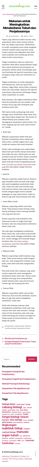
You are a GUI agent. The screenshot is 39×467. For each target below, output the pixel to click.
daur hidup (24, 410)
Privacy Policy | (19, 459)
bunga (28, 404)
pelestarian (26, 436)
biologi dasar (9, 326)
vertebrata (17, 443)
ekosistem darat (26, 412)
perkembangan (28, 438)
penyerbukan (19, 438)
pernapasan (5, 440)
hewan (24, 416)
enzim (12, 414)
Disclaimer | (15, 456)
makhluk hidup (12, 428)
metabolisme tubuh (23, 328)
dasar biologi (11, 410)
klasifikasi (26, 422)
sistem (23, 440)
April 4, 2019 (28, 36)
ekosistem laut (6, 414)
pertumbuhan (13, 440)
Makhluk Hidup (10, 14)
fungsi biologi (19, 326)
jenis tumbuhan (18, 422)
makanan (27, 326)
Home (4, 14)
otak (21, 436)
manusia (22, 432)
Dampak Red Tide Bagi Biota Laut (16, 388)
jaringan (30, 420)
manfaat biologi (10, 328)
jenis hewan (7, 422)
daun (17, 410)
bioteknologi (20, 404)
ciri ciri (29, 407)
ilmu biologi (16, 419)
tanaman (30, 440)
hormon (5, 420)
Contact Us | (24, 456)
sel (19, 440)
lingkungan (9, 424)
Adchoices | (6, 456)
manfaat (26, 429)
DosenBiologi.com (15, 452)
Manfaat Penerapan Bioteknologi (16, 384)
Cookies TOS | (7, 459)
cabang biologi (12, 407)
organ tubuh (10, 435)
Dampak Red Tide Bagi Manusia (15, 393)
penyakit (11, 438)
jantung (25, 420)
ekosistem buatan (16, 412)
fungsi (25, 414)
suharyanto (15, 36)
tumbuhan (8, 443)
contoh (4, 410)
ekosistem (6, 412)
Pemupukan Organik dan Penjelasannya (18, 379)
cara (24, 407)
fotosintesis (18, 414)
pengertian (5, 438)
